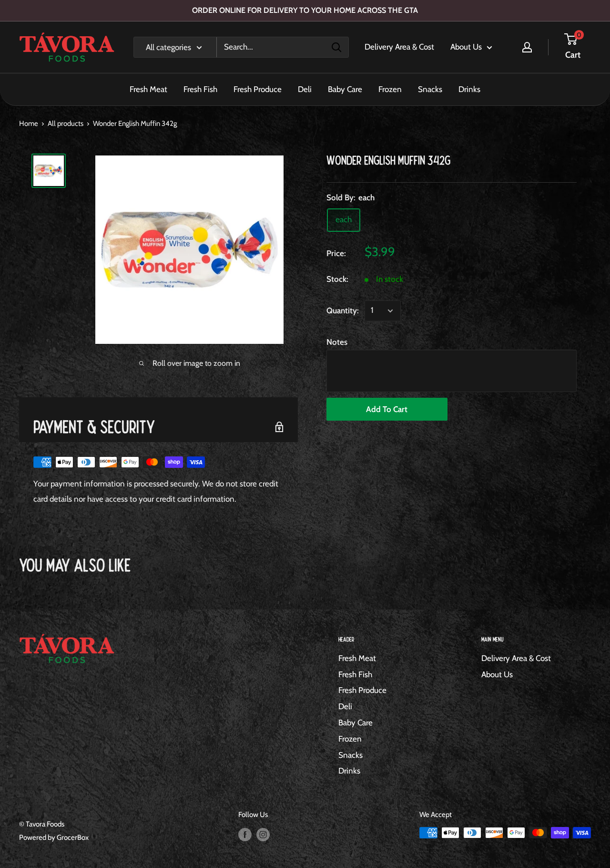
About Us (466, 47)
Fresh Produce (258, 89)
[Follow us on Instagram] (263, 834)
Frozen (390, 89)
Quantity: (342, 310)
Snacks (430, 89)
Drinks (469, 89)
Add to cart (386, 409)
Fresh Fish (200, 89)
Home (28, 123)
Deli (305, 89)
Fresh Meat (148, 89)
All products (65, 123)
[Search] (336, 47)
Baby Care (345, 89)
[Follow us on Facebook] (245, 834)
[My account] (527, 47)
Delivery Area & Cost (399, 47)
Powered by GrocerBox (54, 837)
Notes (336, 342)
